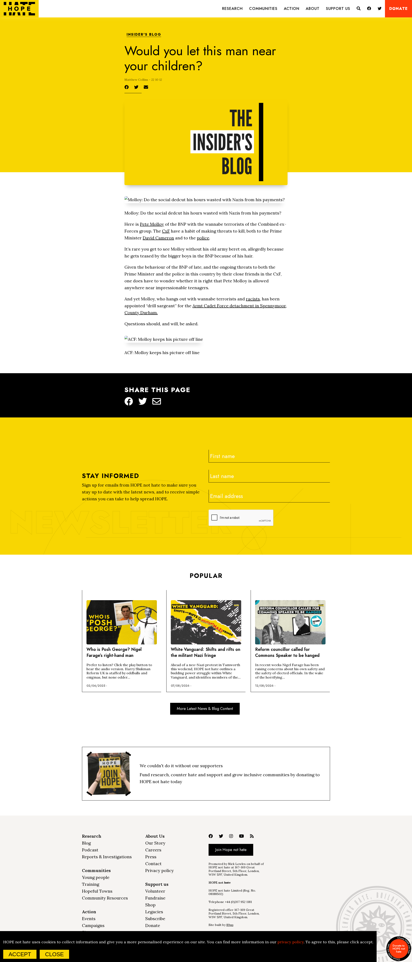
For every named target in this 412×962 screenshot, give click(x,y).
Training (90, 884)
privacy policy (290, 941)
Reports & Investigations (107, 856)
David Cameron (158, 237)
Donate (398, 8)
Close (54, 954)
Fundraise (155, 898)
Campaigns (93, 925)
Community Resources (105, 898)
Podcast (90, 849)
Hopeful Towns (97, 891)
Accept (20, 954)
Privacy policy (159, 870)
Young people (95, 877)
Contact (153, 863)
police (203, 237)
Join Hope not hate (231, 849)
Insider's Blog (144, 34)
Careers (153, 849)
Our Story (155, 843)
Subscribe (155, 918)
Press (150, 856)
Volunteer (155, 891)
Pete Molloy (152, 224)
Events (88, 918)
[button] (232, 8)
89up (229, 925)
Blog (86, 843)
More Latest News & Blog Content (205, 708)
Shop (150, 904)
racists (253, 298)
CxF (166, 231)
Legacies (154, 911)
